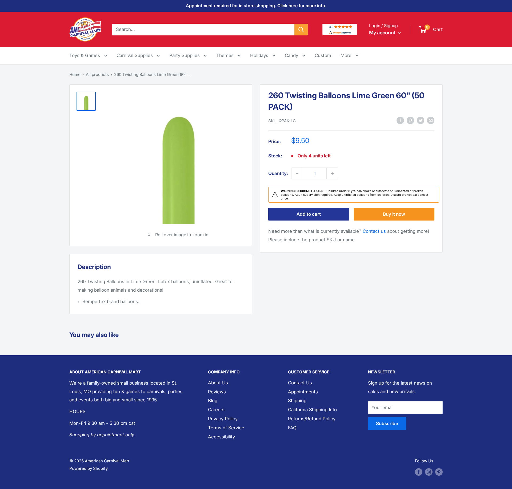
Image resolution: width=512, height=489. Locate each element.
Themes (225, 55)
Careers (216, 409)
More (350, 55)
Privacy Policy (223, 418)
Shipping (297, 400)
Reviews (217, 391)
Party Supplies (185, 55)
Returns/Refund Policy (311, 418)
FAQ (292, 427)
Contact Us (300, 382)
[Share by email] (430, 120)
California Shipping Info (312, 409)
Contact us (374, 231)
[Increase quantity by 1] (332, 173)
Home (75, 74)
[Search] (301, 29)
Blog (212, 400)
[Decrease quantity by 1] (297, 173)
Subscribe (387, 423)
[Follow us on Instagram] (429, 472)
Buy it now (394, 214)
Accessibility (221, 436)
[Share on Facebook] (400, 120)
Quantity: (278, 173)
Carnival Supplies (135, 55)
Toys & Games (85, 55)
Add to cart (309, 214)
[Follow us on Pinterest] (439, 472)
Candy (292, 55)
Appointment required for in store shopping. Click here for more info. (256, 5)
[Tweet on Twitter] (420, 120)
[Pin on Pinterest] (410, 120)
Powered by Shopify (88, 468)
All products (97, 74)
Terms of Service (226, 427)
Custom (323, 55)
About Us (218, 382)
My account (383, 32)
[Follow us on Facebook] (418, 472)
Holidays (260, 55)
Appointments (303, 391)
